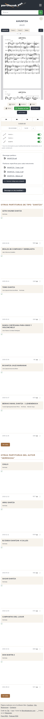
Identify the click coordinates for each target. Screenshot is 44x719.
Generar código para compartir (15, 181)
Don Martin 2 (8, 655)
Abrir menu (40, 5)
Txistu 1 (13, 30)
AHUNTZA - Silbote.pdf (15, 176)
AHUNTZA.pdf (12, 158)
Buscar (40, 12)
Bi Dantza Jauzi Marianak (14, 365)
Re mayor (22, 112)
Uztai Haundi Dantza (12, 211)
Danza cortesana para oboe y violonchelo (17, 326)
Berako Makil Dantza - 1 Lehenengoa (20, 403)
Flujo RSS (4, 716)
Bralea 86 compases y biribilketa (18, 249)
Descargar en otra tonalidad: (13, 190)
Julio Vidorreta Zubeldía (8, 252)
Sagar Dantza (9, 579)
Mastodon (8, 713)
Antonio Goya (31, 406)
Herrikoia (23, 104)
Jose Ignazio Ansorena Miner (10, 290)
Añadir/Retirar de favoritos (41, 18)
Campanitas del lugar (13, 617)
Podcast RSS (13, 716)
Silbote (26, 30)
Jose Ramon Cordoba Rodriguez (11, 330)
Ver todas (5, 444)
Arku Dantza (8, 502)
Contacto (13, 707)
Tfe (8, 710)
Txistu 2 (20, 30)
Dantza (13, 104)
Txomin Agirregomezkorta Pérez (11, 406)
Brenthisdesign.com (28, 710)
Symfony (30, 705)
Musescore (4, 707)
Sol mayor (35, 108)
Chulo (5, 464)
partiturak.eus (13, 5)
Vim (35, 705)
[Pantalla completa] (40, 30)
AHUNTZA (5, 30)
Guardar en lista (23, 108)
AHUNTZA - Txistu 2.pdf (15, 172)
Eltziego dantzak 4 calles (15, 540)
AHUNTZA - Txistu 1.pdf (15, 167)
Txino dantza (8, 287)
